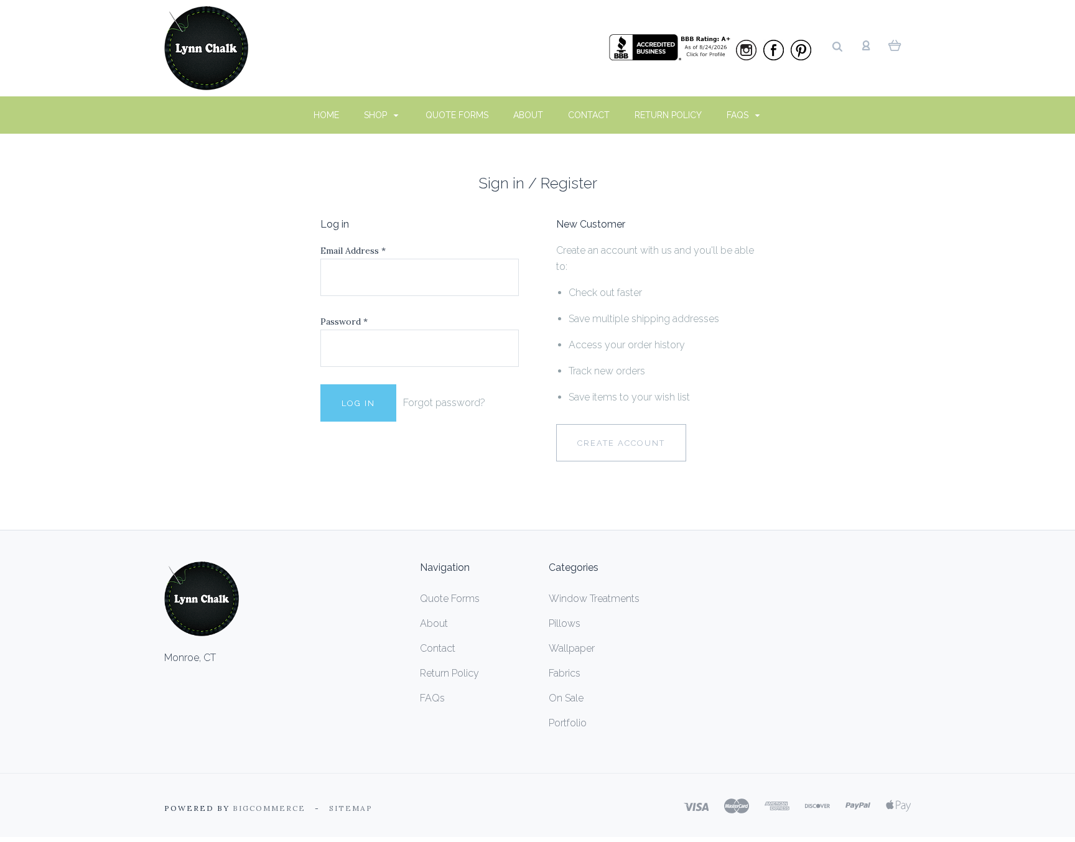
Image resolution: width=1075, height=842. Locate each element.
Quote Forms (457, 115)
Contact (589, 115)
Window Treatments (594, 598)
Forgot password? (444, 403)
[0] (894, 45)
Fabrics (564, 673)
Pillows (564, 623)
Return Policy (668, 115)
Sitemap (351, 808)
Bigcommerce (269, 808)
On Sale (566, 698)
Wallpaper (572, 648)
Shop (376, 115)
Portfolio (568, 723)
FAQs (739, 115)
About (528, 115)
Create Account (621, 443)
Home (326, 115)
